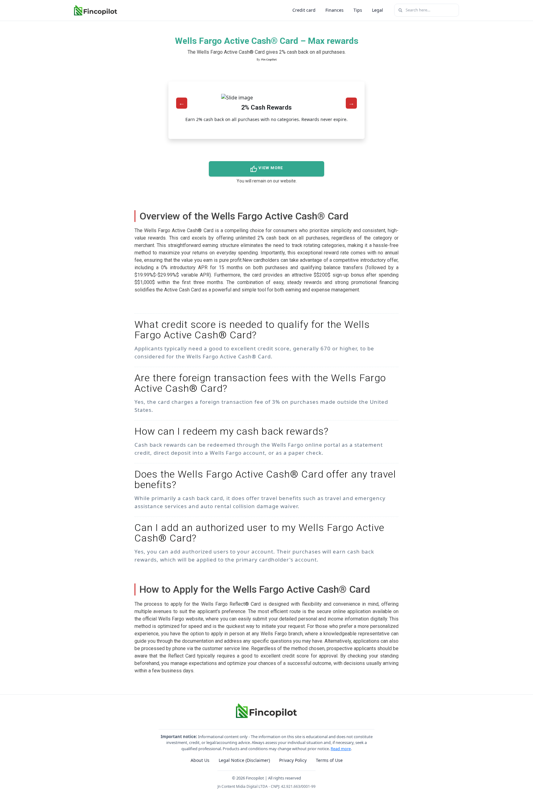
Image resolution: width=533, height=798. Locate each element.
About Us (200, 760)
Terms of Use (329, 760)
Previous (181, 103)
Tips (357, 10)
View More (266, 169)
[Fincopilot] (95, 10)
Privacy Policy (293, 760)
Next (351, 103)
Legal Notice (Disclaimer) (244, 760)
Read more (341, 748)
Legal (377, 10)
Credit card (304, 10)
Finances (334, 10)
